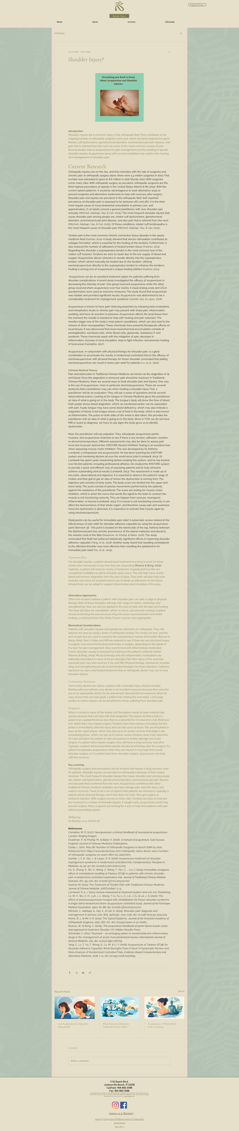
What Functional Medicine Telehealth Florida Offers (116, 1025)
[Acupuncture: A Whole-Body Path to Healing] (164, 1007)
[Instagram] (115, 1105)
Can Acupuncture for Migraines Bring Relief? (73, 1025)
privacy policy (128, 1096)
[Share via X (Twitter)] (76, 972)
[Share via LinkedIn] (83, 972)
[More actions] (169, 51)
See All (181, 991)
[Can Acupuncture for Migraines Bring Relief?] (75, 1007)
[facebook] (123, 1105)
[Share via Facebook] (69, 972)
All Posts (59, 33)
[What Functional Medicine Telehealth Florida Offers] (120, 1007)
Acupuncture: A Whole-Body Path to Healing (162, 1025)
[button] (181, 33)
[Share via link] (90, 972)
